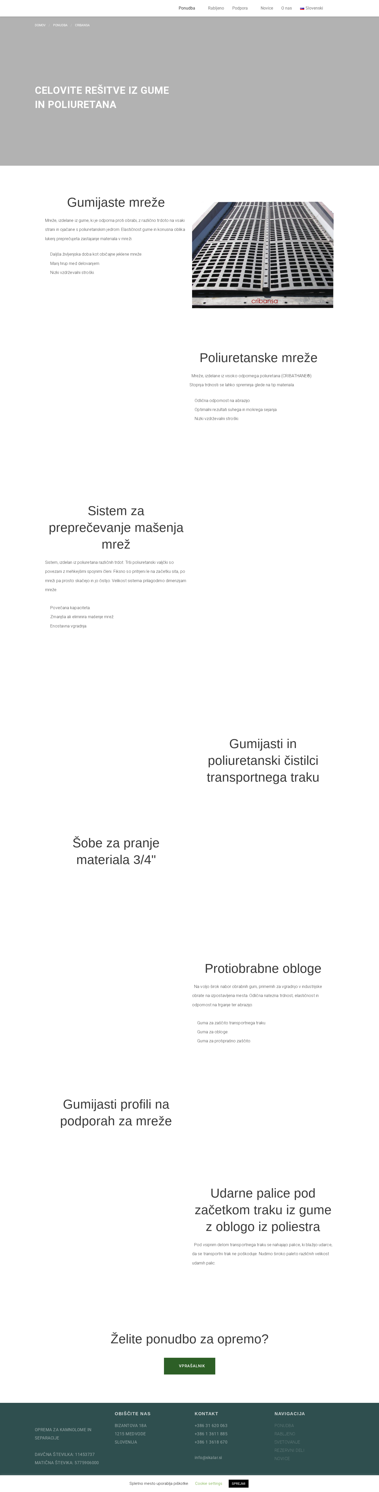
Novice (267, 8)
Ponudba (187, 8)
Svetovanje (287, 1442)
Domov (40, 25)
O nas (286, 8)
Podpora (240, 8)
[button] (338, 8)
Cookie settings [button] (208, 1483)
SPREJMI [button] (238, 1484)
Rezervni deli (289, 1450)
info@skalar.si (208, 1457)
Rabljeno (216, 8)
